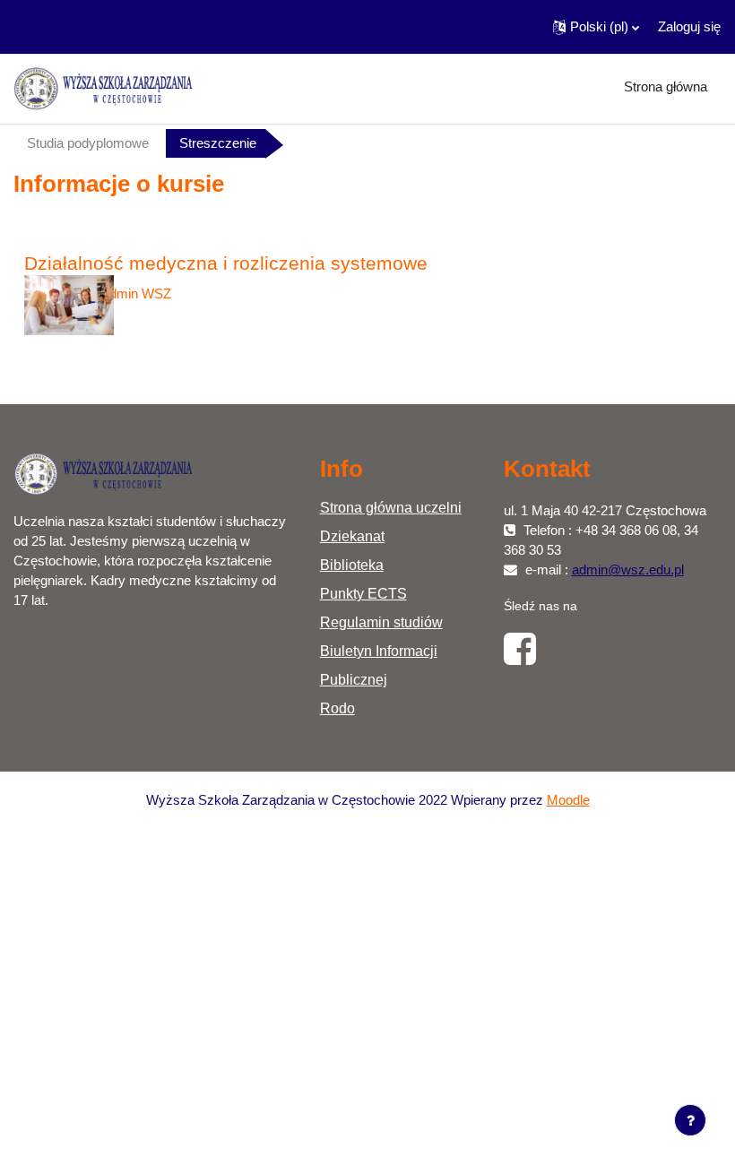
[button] (596, 27)
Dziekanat (352, 536)
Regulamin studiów (381, 622)
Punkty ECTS (363, 593)
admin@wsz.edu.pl (628, 570)
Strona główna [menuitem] (665, 87)
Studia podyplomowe (88, 143)
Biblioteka (352, 565)
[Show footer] (690, 1120)
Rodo (337, 708)
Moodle (568, 800)
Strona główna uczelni (391, 507)
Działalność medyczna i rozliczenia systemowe (226, 263)
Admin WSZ (135, 294)
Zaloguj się (689, 27)
